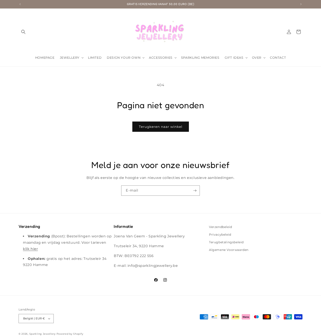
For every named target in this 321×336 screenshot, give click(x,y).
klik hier (30, 249)
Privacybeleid (220, 235)
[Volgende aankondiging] (301, 4)
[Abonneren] (195, 190)
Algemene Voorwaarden (229, 250)
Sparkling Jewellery (42, 333)
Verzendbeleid (220, 227)
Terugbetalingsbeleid (226, 242)
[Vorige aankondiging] (20, 4)
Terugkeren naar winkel (160, 127)
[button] (23, 32)
